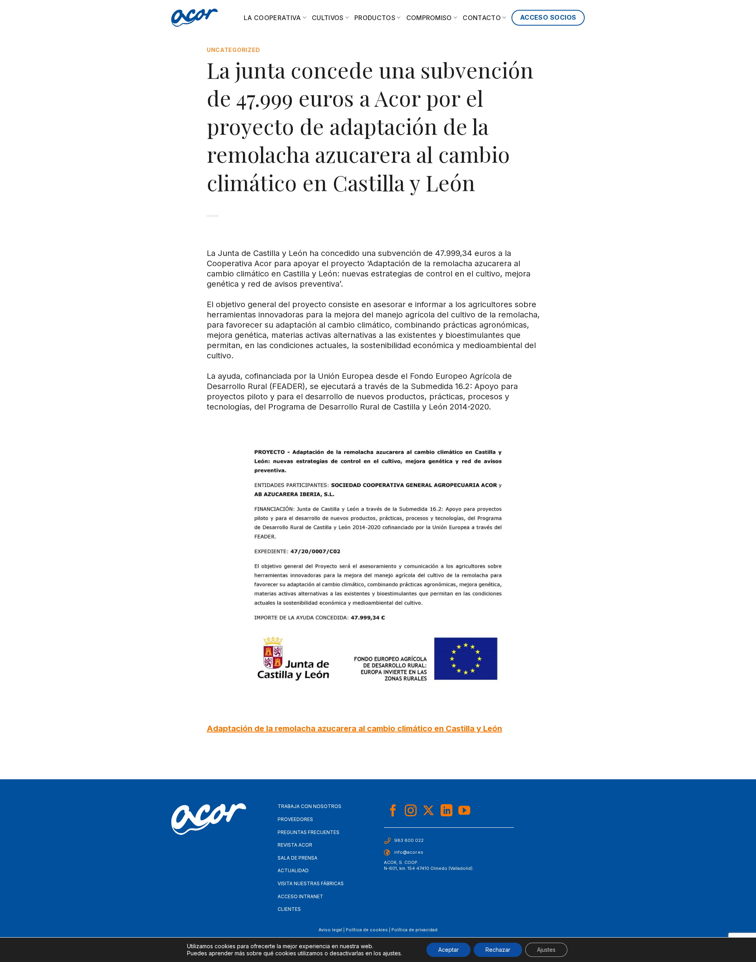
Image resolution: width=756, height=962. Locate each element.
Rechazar (497, 949)
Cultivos (328, 18)
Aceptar (448, 949)
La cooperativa (272, 18)
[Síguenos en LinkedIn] (446, 811)
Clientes (289, 909)
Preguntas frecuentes (308, 832)
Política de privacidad (414, 929)
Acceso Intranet (300, 896)
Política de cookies (367, 929)
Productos (374, 18)
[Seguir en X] (428, 811)
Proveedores (295, 819)
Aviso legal (330, 929)
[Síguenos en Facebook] (393, 811)
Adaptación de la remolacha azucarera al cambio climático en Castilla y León (354, 728)
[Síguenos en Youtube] (464, 811)
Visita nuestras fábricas (311, 883)
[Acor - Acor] (194, 18)
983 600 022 (409, 840)
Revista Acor (295, 845)
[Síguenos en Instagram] (411, 811)
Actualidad (293, 870)
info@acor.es (408, 852)
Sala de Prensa (297, 858)
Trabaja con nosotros (309, 806)
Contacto (482, 18)
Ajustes (546, 949)
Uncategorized (233, 49)
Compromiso (429, 18)
